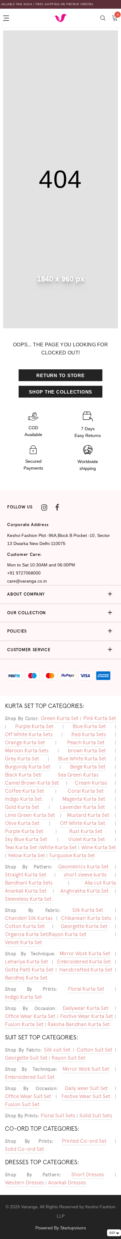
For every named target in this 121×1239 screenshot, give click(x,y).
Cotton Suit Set (94, 1050)
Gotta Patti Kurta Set (29, 969)
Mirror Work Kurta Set (85, 953)
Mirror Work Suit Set (86, 1069)
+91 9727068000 (24, 572)
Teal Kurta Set (21, 847)
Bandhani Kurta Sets (29, 883)
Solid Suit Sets (95, 1115)
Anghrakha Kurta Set (84, 891)
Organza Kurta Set (26, 934)
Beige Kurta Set (87, 767)
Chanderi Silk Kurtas (29, 918)
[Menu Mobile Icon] (7, 18)
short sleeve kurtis (85, 875)
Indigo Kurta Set (23, 799)
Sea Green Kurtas (78, 775)
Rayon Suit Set (68, 1058)
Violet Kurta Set (86, 839)
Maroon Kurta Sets (27, 750)
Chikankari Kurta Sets (86, 918)
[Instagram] (44, 507)
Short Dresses (87, 1174)
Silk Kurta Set (87, 910)
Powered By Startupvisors (60, 1227)
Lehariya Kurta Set (26, 961)
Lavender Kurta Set (82, 807)
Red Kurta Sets (88, 734)
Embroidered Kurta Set (84, 961)
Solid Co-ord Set (24, 1149)
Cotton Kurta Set (25, 926)
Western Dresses (24, 1182)
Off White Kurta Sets (29, 734)
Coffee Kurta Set (24, 791)
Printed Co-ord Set (84, 1141)
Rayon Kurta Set (68, 934)
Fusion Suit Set (22, 1104)
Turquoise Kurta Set (72, 855)
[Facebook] (57, 507)
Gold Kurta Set (22, 807)
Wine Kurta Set (98, 847)
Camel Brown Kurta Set (32, 783)
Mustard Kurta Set (88, 815)
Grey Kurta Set (22, 758)
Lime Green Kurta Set (30, 815)
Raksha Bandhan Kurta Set (78, 1024)
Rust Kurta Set (85, 831)
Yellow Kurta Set (26, 855)
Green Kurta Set (59, 718)
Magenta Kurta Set (83, 799)
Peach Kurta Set (86, 742)
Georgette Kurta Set (84, 926)
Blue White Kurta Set (82, 758)
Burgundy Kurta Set (27, 767)
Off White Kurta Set (82, 823)
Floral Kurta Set (86, 989)
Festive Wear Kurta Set (86, 1016)
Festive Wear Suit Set (85, 1096)
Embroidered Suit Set (30, 1077)
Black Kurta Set (22, 775)
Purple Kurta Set (34, 726)
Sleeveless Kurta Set (28, 899)
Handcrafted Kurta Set (85, 969)
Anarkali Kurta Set (26, 891)
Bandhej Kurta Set (26, 978)
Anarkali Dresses (67, 1182)
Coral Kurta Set (86, 791)
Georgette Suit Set (26, 1058)
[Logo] (60, 18)
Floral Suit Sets (58, 1115)
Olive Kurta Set (22, 823)
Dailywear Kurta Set (85, 1008)
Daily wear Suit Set (86, 1088)
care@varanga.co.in (27, 581)
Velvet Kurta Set (23, 942)
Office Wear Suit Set (28, 1096)
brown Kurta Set (87, 750)
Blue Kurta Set (89, 726)
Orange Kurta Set (25, 742)
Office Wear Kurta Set (30, 1016)
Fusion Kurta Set (24, 1024)
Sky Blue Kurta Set (26, 839)
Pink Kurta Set (99, 718)
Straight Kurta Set (25, 875)
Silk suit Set (57, 1050)
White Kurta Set (58, 847)
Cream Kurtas (91, 783)
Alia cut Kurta (100, 883)
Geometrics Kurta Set (83, 866)
